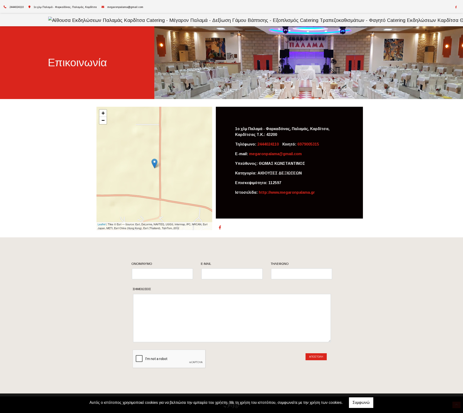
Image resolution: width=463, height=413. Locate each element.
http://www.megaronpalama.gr (287, 192)
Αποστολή (316, 356)
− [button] (103, 120)
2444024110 (268, 144)
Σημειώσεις (142, 289)
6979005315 (308, 144)
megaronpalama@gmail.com (125, 7)
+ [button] (103, 113)
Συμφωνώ (361, 402)
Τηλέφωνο (280, 264)
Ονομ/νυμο (141, 264)
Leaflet (102, 224)
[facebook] (456, 7)
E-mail (206, 264)
